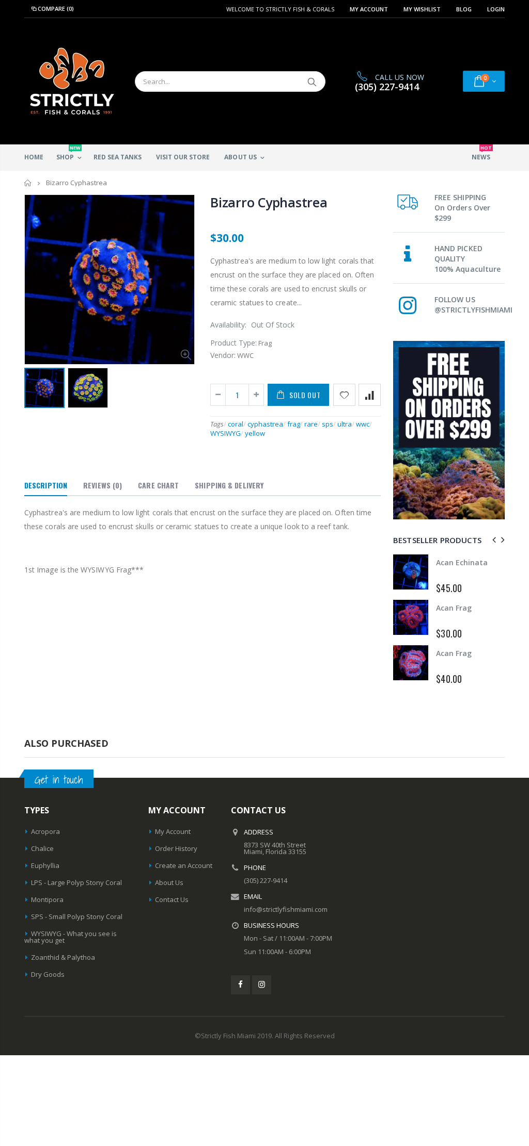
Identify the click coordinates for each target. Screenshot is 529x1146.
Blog (464, 9)
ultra (344, 424)
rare (311, 424)
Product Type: (233, 343)
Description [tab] (45, 485)
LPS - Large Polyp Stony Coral (76, 882)
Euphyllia (45, 865)
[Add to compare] (370, 395)
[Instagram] (261, 984)
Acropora (45, 831)
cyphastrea (265, 424)
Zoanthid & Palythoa (63, 957)
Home (28, 182)
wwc (362, 424)
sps (327, 424)
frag (293, 424)
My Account (369, 9)
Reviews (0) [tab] (102, 485)
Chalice (42, 848)
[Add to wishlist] (344, 395)
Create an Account (183, 865)
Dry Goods (48, 974)
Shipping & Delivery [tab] (229, 485)
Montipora (47, 899)
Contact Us (172, 899)
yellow (255, 433)
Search (312, 81)
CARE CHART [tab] (158, 485)
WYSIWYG (225, 433)
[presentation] (492, 540)
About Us (169, 882)
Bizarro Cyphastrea (269, 202)
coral (235, 424)
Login (496, 9)
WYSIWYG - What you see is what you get (70, 937)
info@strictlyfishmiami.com (286, 909)
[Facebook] (240, 984)
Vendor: (223, 355)
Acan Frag (456, 562)
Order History (176, 848)
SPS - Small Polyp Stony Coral (76, 916)
